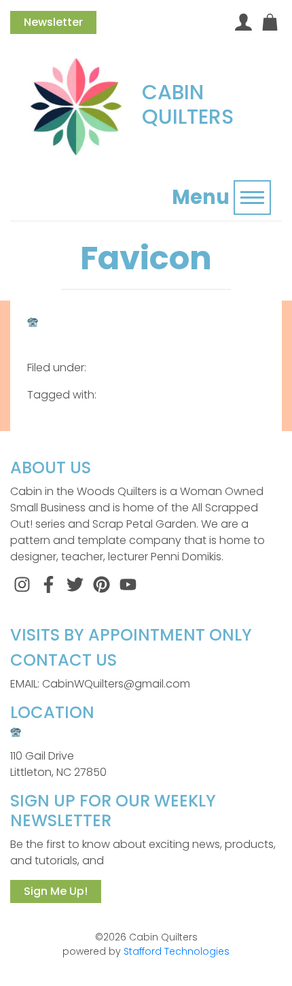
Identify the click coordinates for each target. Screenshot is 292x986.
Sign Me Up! (56, 891)
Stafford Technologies (177, 951)
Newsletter (53, 22)
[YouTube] (128, 584)
